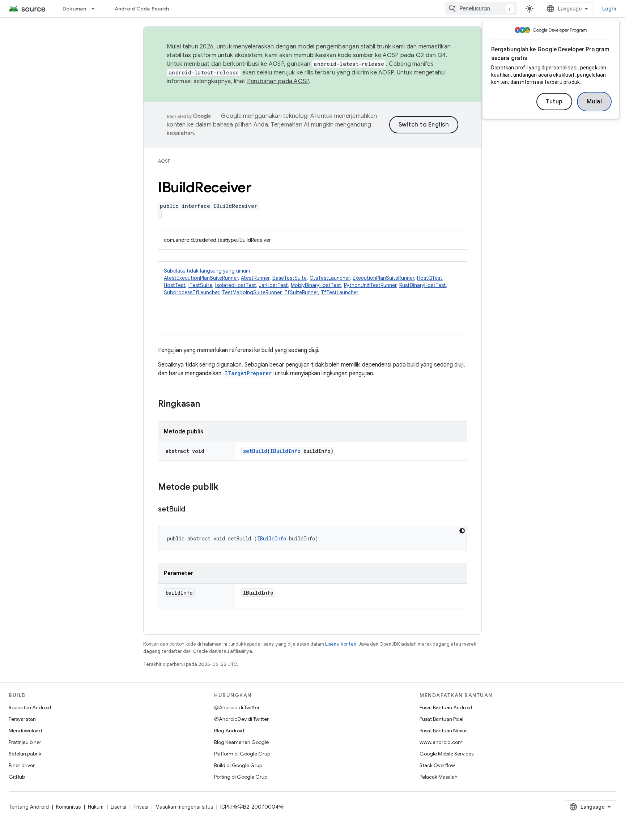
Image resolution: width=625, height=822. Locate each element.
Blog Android (229, 730)
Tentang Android (29, 807)
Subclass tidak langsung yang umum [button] (305, 281)
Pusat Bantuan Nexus (443, 730)
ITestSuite (200, 285)
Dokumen (74, 8)
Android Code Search (142, 8)
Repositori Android (30, 707)
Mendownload (25, 730)
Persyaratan (22, 719)
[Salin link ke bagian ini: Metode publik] (225, 487)
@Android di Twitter (237, 707)
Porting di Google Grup (240, 777)
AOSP (164, 161)
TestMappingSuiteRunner (251, 292)
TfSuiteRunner (301, 292)
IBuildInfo (285, 451)
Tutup (554, 101)
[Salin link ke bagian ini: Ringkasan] (207, 404)
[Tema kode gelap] (462, 530)
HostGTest (429, 278)
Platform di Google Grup (242, 753)
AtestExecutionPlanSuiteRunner (201, 278)
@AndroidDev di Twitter (241, 719)
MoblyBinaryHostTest (316, 285)
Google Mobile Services (446, 753)
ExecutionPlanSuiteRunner (383, 278)
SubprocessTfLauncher (191, 292)
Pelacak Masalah (439, 777)
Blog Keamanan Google (241, 742)
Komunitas (68, 807)
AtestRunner (255, 278)
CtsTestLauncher (330, 278)
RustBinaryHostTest (422, 285)
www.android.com (441, 742)
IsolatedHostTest (235, 285)
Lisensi (118, 807)
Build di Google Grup (238, 765)
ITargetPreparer (248, 373)
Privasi (140, 807)
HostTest (175, 285)
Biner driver (22, 765)
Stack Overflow (437, 765)
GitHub (17, 777)
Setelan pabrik (25, 753)
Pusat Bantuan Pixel (441, 719)
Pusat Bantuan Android (446, 707)
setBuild (255, 451)
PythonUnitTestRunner (370, 285)
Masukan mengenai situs (184, 807)
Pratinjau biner (25, 742)
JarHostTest (273, 285)
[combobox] (481, 8)
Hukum (95, 807)
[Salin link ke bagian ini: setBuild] (192, 509)
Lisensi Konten (340, 644)
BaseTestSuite (289, 278)
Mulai (594, 101)
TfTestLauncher (339, 292)
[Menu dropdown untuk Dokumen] (96, 8)
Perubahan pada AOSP (278, 81)
